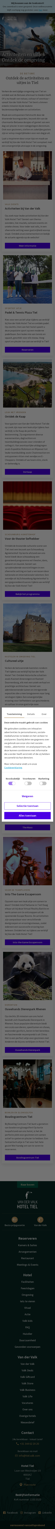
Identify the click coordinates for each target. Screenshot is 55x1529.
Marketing (43, 778)
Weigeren (27, 796)
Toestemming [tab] (14, 714)
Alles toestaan (27, 815)
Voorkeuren (29, 778)
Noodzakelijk (13, 778)
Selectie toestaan (27, 806)
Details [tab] (31, 714)
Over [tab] (44, 714)
